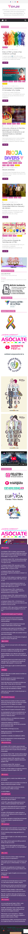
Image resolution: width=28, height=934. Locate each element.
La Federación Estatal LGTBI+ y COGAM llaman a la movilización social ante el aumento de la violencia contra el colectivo (14, 603)
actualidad (5, 47)
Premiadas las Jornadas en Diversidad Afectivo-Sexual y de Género (13, 206)
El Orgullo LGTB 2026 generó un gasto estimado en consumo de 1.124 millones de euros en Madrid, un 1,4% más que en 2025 (13, 814)
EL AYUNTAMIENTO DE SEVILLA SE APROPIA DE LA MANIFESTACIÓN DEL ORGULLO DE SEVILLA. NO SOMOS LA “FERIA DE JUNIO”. (13, 714)
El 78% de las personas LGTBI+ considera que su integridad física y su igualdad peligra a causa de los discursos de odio (12, 591)
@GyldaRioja (15, 49)
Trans (24, 81)
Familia (4, 123)
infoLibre (5, 774)
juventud (11, 81)
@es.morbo (5, 641)
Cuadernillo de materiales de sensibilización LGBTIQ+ (13, 735)
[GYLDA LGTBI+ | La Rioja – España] (2, 20)
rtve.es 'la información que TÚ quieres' (12, 614)
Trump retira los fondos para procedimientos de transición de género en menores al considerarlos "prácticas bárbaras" (12, 619)
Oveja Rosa (6, 824)
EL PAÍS (5, 853)
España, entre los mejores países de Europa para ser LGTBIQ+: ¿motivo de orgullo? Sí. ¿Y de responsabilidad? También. (14, 847)
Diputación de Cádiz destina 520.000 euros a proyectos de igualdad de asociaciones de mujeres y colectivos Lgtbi (13, 808)
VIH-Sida (12, 165)
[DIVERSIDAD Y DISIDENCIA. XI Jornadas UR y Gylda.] (14, 74)
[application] (14, 458)
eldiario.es (5, 877)
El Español (5, 899)
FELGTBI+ (5, 548)
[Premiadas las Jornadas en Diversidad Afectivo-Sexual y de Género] (14, 190)
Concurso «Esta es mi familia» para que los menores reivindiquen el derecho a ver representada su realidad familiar (13, 132)
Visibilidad (5, 83)
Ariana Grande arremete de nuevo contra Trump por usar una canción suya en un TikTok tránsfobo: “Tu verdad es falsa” (14, 862)
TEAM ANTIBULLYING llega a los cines (10, 728)
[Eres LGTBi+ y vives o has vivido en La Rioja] (14, 38)
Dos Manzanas (6, 742)
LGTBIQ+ (15, 81)
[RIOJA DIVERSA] (14, 156)
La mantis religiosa (5, 791)
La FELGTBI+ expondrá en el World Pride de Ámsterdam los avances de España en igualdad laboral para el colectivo (14, 820)
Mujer (20, 81)
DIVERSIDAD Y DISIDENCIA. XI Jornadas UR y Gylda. (13, 89)
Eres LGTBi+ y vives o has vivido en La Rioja (12, 53)
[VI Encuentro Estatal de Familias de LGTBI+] (14, 228)
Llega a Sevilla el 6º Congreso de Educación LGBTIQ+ (13, 709)
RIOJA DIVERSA (8, 170)
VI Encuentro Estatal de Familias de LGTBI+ (11, 241)
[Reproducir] (2, 464)
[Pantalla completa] (25, 464)
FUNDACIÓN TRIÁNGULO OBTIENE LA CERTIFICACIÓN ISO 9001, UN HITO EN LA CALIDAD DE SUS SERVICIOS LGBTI (13, 724)
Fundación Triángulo (8, 697)
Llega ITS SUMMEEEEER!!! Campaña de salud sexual (13, 706)
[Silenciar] (23, 464)
